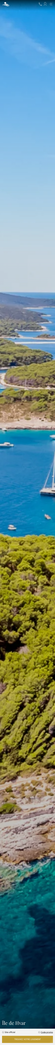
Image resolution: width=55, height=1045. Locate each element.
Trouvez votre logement (27, 1039)
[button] (6, 4)
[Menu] (51, 4)
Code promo (47, 1032)
